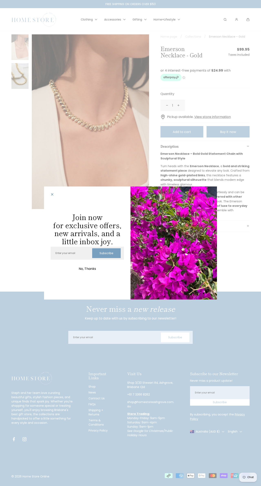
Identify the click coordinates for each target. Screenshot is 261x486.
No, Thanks (87, 268)
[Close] (52, 194)
